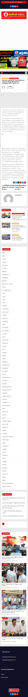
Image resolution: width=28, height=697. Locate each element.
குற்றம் (3, 324)
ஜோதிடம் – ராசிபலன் (6, 486)
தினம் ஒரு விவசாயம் (6, 390)
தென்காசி (4, 399)
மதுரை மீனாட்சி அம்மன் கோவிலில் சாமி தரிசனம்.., (13, 516)
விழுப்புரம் (4, 471)
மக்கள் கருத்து (5, 439)
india (3, 256)
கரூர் (3, 299)
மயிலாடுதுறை (5, 446)
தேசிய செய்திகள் (6, 405)
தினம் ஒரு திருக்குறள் (7, 386)
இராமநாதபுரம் (5, 277)
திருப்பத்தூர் (4, 371)
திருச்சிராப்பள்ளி (5, 365)
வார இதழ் (4, 461)
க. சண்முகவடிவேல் (15, 587)
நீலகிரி (3, 418)
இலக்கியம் (4, 281)
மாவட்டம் (4, 452)
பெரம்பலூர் (4, 433)
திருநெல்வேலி (5, 368)
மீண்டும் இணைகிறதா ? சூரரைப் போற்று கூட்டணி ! (20, 187)
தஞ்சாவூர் (4, 352)
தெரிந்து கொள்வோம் (6, 396)
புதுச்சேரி (4, 430)
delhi (3, 253)
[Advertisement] (14, 35)
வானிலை (4, 464)
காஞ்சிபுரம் (4, 315)
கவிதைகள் (4, 305)
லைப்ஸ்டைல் (5, 455)
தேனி (3, 408)
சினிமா (3, 337)
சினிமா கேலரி (5, 340)
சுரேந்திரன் (10, 86)
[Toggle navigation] (26, 73)
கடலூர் (3, 296)
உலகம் (3, 293)
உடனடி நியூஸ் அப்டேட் (5, 78)
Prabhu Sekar (22, 219)
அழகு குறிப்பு (5, 265)
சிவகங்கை (4, 334)
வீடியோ (3, 477)
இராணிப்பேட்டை (5, 274)
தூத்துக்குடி (4, 393)
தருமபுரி (4, 358)
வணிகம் (4, 458)
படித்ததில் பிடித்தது (6, 421)
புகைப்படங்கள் (5, 424)
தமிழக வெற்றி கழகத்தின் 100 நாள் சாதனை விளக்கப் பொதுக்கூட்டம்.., (18, 217)
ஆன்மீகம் (4, 268)
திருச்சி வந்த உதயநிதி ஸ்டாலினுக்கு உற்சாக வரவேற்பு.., (13, 503)
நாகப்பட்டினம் (5, 411)
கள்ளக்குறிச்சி (5, 309)
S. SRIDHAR (13, 641)
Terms (2, 674)
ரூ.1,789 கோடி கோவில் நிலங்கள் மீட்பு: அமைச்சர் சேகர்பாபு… (8, 187)
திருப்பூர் (4, 374)
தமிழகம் (17, 78)
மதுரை (3, 443)
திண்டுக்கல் (5, 362)
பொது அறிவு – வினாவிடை (8, 436)
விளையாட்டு (5, 474)
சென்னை (4, 346)
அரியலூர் (4, 262)
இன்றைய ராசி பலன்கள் (7, 284)
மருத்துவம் (4, 449)
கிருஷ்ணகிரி (5, 321)
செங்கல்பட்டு (18, 213)
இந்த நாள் (4, 271)
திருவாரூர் (4, 383)
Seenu (21, 240)
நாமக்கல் (4, 415)
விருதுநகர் (4, 468)
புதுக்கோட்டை (5, 427)
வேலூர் (3, 480)
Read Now (14, 59)
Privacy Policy (4, 677)
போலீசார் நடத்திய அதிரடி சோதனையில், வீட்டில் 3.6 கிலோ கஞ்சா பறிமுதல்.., (19, 227)
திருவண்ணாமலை (6, 377)
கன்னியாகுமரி (12, 78)
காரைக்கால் (4, 318)
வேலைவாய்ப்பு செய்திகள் (7, 483)
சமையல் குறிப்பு (5, 330)
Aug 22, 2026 (15, 219)
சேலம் (3, 349)
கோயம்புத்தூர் (5, 327)
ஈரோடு (3, 287)
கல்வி (3, 302)
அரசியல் (14, 213)
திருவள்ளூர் (4, 380)
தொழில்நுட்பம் (5, 402)
